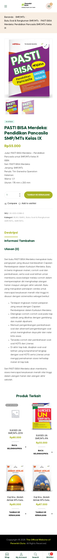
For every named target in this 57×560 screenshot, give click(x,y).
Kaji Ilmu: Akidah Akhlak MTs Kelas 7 (41, 499)
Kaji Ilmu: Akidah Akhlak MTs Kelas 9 (15, 499)
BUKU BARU (19, 217)
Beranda (8, 17)
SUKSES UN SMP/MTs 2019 (15, 431)
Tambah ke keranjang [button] (14, 514)
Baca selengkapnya (14, 447)
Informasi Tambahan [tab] (19, 241)
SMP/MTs (20, 17)
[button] (45, 45)
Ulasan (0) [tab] (11, 249)
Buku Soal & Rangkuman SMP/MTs (21, 21)
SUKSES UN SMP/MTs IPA (41, 437)
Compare (12, 203)
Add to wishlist (29, 203)
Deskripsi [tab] (11, 232)
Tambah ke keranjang (38, 195)
